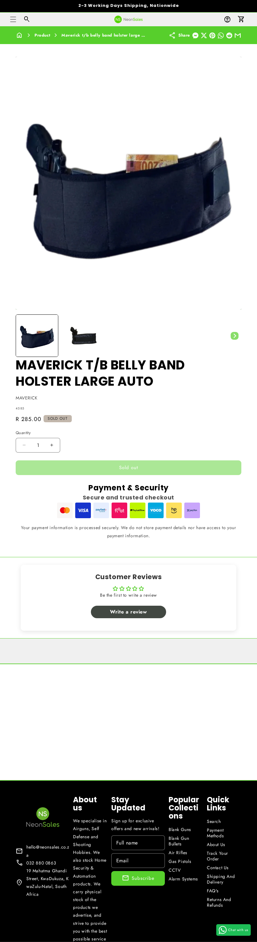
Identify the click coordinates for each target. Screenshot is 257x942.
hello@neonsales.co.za (47, 851)
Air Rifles (178, 852)
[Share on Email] (237, 35)
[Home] (19, 35)
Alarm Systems (183, 879)
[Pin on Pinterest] (212, 35)
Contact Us (218, 867)
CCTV (175, 870)
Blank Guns (180, 829)
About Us (216, 844)
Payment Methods (215, 833)
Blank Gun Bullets (179, 841)
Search (214, 821)
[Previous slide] (22, 336)
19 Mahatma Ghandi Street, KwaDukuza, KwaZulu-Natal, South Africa (47, 883)
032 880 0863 (41, 863)
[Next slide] (234, 336)
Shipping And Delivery (221, 879)
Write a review (128, 611)
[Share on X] (203, 35)
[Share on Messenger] (195, 35)
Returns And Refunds (219, 902)
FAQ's (213, 891)
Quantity (23, 433)
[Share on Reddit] (229, 35)
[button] (13, 19)
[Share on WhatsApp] (220, 35)
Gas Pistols (180, 861)
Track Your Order (217, 856)
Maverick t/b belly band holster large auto (105, 35)
